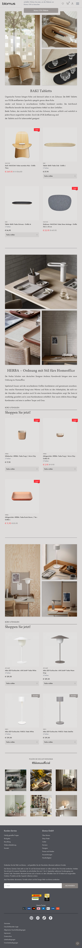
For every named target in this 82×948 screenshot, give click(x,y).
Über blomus (46, 835)
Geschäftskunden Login (11, 927)
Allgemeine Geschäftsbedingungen (15, 930)
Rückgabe (7, 838)
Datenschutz (8, 936)
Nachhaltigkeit (46, 858)
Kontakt (6, 848)
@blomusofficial (41, 763)
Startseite (7, 923)
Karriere (44, 845)
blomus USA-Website (41, 10)
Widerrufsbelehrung (10, 845)
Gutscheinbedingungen (11, 943)
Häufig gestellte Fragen (11, 835)
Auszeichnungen (47, 855)
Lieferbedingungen (9, 939)
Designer (45, 848)
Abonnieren (70, 886)
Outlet (44, 842)
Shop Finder (46, 838)
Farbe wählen (48, 176)
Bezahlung (7, 842)
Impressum (7, 933)
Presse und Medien (48, 851)
